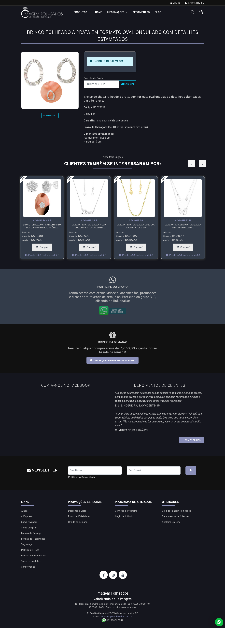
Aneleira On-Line (171, 522)
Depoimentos (141, 12)
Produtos (81, 12)
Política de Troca (30, 550)
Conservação (28, 567)
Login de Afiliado (124, 516)
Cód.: (42, 220)
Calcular (129, 84)
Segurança (26, 544)
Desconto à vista (77, 511)
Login (176, 3)
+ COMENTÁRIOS (192, 440)
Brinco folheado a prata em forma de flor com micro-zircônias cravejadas (42, 226)
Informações (116, 12)
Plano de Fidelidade (79, 516)
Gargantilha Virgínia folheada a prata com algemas (183, 226)
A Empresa (26, 516)
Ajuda (24, 511)
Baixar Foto (51, 115)
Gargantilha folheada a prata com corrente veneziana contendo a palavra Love (89, 226)
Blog (158, 12)
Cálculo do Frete (93, 78)
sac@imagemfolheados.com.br (116, 616)
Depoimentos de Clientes (175, 516)
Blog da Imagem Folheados (176, 511)
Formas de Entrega (31, 533)
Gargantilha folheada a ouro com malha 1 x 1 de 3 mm (136, 226)
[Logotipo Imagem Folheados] (42, 12)
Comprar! (45, 246)
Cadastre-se (196, 3)
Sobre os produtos (31, 561)
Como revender (29, 522)
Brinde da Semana (77, 522)
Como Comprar (29, 527)
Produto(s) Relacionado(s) (43, 255)
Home (98, 12)
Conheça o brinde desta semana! (114, 360)
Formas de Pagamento (33, 539)
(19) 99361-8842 (114, 620)
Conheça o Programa (126, 511)
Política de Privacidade (81, 477)
